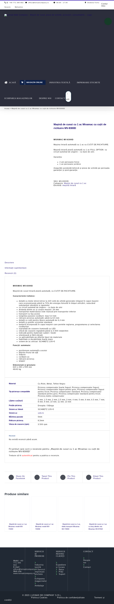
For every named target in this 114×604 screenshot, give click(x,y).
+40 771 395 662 (18, 563)
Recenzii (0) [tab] (10, 273)
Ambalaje (39, 584)
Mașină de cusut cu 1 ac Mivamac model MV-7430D (17, 526)
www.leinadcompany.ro (24, 573)
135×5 (41, 413)
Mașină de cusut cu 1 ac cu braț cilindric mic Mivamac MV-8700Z (97, 526)
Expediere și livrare (61, 564)
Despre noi (86, 560)
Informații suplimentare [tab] (16, 268)
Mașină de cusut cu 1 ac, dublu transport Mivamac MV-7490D (71, 526)
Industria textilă (39, 564)
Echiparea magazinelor (41, 578)
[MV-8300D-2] (27, 184)
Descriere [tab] (9, 263)
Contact (87, 566)
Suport (61, 574)
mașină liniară (69, 185)
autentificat (27, 456)
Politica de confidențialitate (71, 597)
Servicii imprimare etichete (40, 571)
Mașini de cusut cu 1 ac (75, 183)
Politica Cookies (39, 597)
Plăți (60, 572)
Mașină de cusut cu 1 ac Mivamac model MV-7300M (44, 526)
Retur (60, 569)
